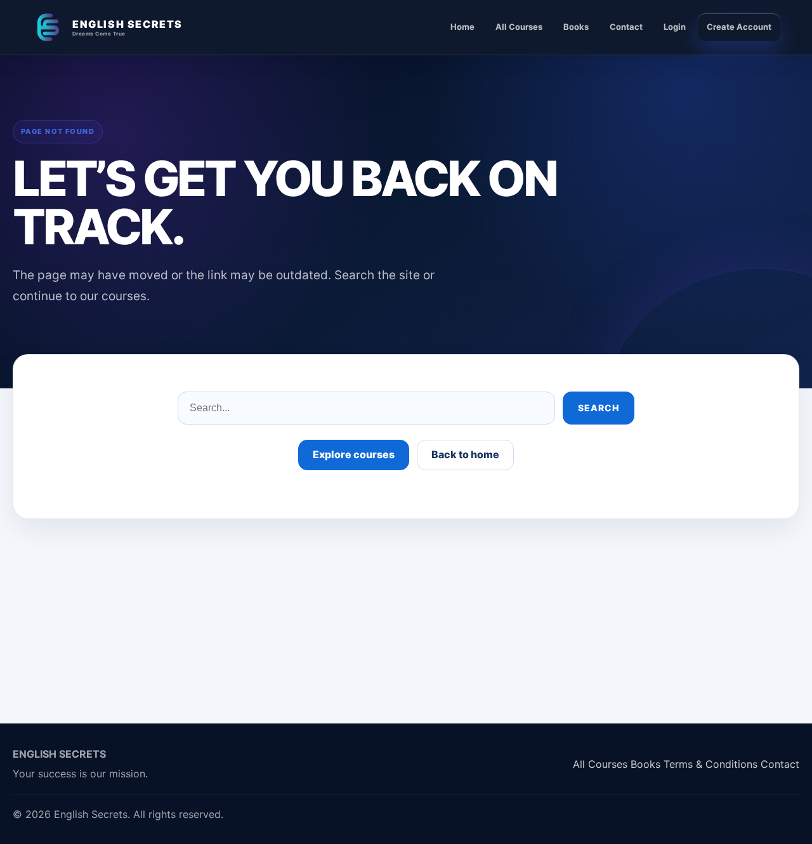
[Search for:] (366, 408)
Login (675, 27)
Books (576, 27)
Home (462, 27)
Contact (626, 27)
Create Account (739, 27)
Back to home (465, 454)
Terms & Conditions (710, 764)
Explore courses (354, 454)
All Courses (518, 27)
